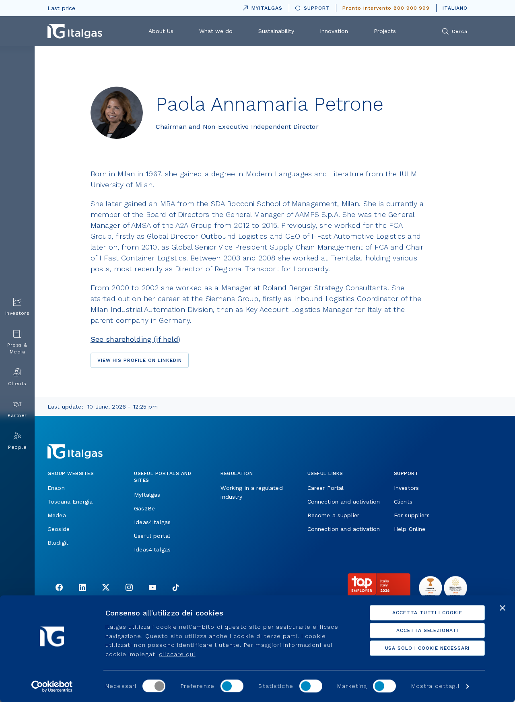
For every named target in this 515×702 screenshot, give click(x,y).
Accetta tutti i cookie (427, 612)
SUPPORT (317, 8)
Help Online (410, 529)
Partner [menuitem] (17, 415)
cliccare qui (177, 654)
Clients (403, 501)
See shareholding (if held (135, 339)
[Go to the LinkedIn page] (82, 588)
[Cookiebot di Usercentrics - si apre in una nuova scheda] (52, 686)
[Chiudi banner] (502, 608)
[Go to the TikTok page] (175, 588)
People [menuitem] (17, 447)
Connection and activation (343, 501)
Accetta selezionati (427, 630)
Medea (56, 515)
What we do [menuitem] (216, 31)
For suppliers (412, 515)
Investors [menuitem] (17, 313)
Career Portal (325, 488)
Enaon (56, 488)
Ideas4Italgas (152, 522)
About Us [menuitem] (160, 31)
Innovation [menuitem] (334, 31)
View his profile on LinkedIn (139, 360)
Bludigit (57, 542)
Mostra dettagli (435, 686)
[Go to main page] (74, 31)
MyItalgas (147, 494)
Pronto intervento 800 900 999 (386, 8)
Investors (406, 488)
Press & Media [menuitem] (17, 348)
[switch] (231, 685)
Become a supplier (333, 515)
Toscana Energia (70, 501)
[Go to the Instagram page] (129, 588)
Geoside (58, 529)
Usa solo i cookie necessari (427, 648)
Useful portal (152, 536)
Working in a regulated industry (251, 492)
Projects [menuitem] (385, 31)
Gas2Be (144, 508)
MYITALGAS (261, 6)
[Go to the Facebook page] (59, 588)
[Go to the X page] (105, 588)
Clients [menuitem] (17, 383)
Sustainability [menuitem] (276, 31)
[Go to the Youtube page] (152, 588)
